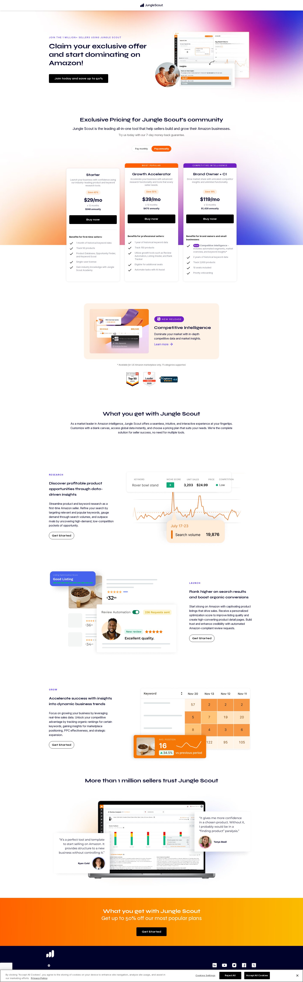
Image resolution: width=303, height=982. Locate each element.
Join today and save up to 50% (78, 78)
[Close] (297, 975)
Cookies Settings (205, 975)
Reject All (230, 975)
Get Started (61, 535)
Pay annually (161, 148)
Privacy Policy (39, 978)
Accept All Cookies (257, 975)
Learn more (163, 344)
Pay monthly (141, 148)
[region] (151, 976)
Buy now (93, 219)
